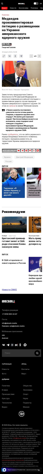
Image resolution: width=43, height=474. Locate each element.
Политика (34, 8)
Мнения (26, 407)
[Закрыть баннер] (39, 470)
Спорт (25, 394)
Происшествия (34, 236)
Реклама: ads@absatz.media (13, 326)
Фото (4, 374)
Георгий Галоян (9, 47)
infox (5, 166)
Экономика (27, 390)
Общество (27, 386)
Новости (13, 8)
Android (5, 338)
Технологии (7, 403)
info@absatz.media (9, 323)
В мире (4, 236)
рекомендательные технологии (13, 460)
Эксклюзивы (23, 8)
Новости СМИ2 (9, 289)
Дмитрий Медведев (24, 157)
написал (12, 106)
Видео (4, 8)
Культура (6, 398)
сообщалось (13, 134)
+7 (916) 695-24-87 (9, 314)
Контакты (25, 369)
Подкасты (27, 403)
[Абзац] (21, 3)
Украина (7, 157)
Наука (25, 398)
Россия (8, 161)
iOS (3, 335)
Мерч (24, 374)
